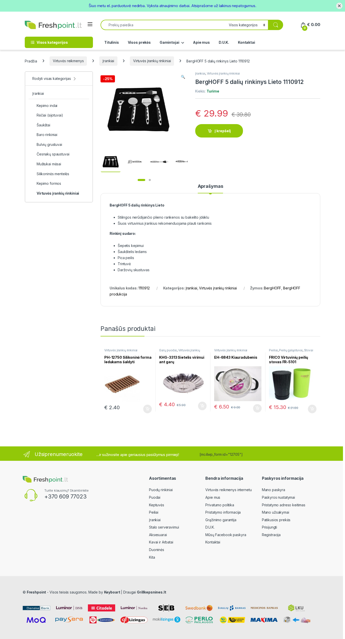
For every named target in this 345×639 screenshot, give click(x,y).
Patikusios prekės (276, 520)
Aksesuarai (158, 535)
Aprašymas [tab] (210, 186)
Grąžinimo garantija (220, 520)
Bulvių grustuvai (49, 144)
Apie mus (201, 42)
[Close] (339, 6)
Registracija (271, 535)
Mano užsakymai (275, 512)
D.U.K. (224, 42)
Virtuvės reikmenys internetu (228, 490)
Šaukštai (43, 125)
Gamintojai (169, 42)
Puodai (154, 497)
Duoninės (156, 549)
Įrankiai (108, 61)
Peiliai (273, 350)
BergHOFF (272, 288)
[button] (183, 77)
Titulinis (111, 42)
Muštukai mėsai (49, 164)
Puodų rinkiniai (161, 490)
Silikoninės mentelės (53, 174)
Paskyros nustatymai (278, 497)
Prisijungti (269, 527)
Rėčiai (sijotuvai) (50, 115)
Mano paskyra (273, 490)
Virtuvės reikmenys (68, 61)
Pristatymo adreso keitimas (283, 505)
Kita (152, 557)
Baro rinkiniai (47, 134)
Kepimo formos (49, 183)
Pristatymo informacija (223, 512)
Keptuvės (156, 505)
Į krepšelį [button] (145, 409)
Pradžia (31, 61)
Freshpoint (36, 592)
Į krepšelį (223, 131)
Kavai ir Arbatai (161, 542)
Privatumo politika (219, 505)
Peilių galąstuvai (291, 350)
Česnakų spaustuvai (53, 154)
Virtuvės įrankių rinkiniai (152, 61)
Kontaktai (246, 42)
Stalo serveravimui (164, 527)
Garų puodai (168, 350)
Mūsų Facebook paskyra (225, 535)
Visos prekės (139, 42)
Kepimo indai (47, 105)
